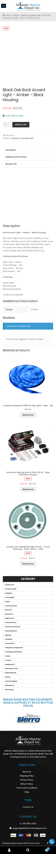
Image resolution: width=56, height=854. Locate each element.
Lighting (16, 15)
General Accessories (12, 627)
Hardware (8, 639)
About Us (27, 771)
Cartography (9, 597)
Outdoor (8, 660)
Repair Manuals (10, 673)
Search (28, 850)
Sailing (7, 677)
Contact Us (28, 807)
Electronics (9, 614)
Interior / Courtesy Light (31, 15)
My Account (9, 850)
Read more (28, 415)
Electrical (8, 610)
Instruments (10, 643)
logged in (23, 339)
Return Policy (27, 784)
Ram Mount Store (11, 669)
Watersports (9, 685)
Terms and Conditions (26, 788)
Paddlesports (10, 664)
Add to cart (21, 124)
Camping (8, 593)
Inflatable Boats (11, 631)
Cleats (7, 602)
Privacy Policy (26, 779)
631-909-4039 (29, 823)
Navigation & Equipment (14, 648)
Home (8, 15)
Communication (11, 606)
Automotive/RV (10, 589)
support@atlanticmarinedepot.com (30, 828)
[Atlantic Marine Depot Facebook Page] (47, 843)
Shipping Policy (27, 775)
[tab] (28, 150)
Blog (27, 792)
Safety (7, 656)
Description (10, 150)
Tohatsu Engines (11, 681)
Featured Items (10, 622)
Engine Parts (9, 618)
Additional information (16, 157)
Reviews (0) (11, 164)
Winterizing (9, 690)
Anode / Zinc (9, 585)
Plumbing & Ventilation (13, 652)
